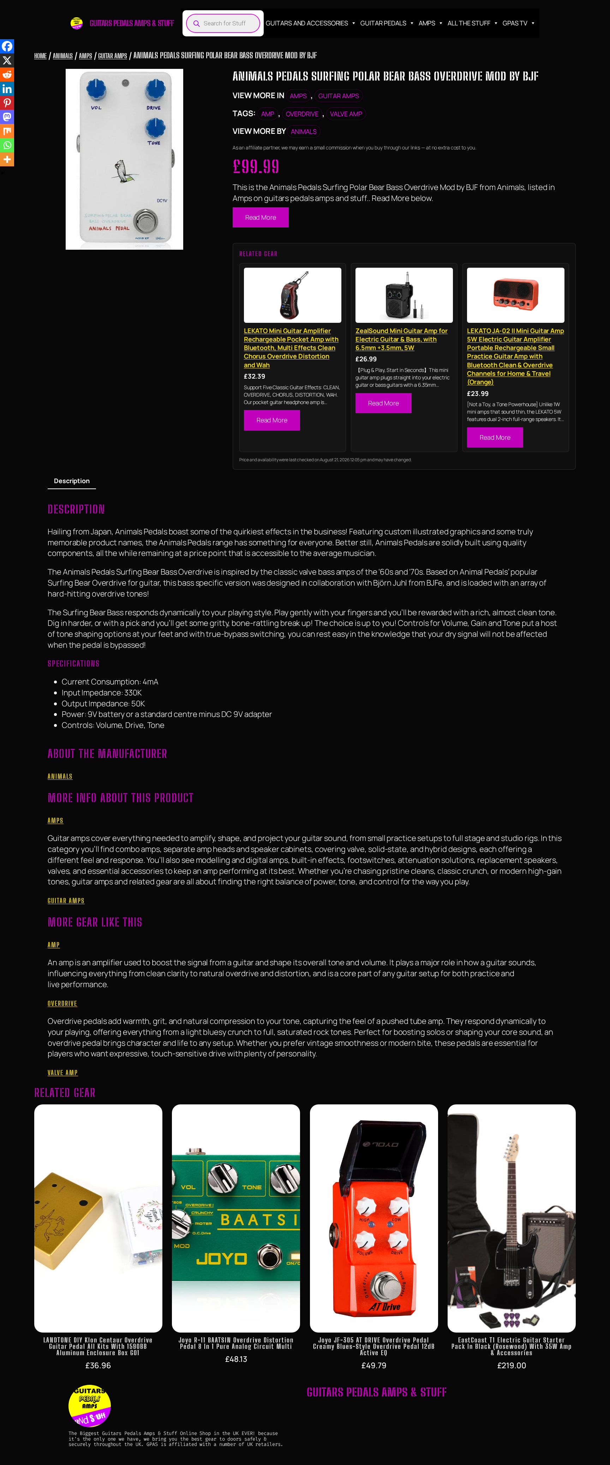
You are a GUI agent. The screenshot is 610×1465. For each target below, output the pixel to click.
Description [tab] (72, 480)
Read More (260, 217)
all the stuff (469, 23)
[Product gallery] (124, 159)
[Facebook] (7, 46)
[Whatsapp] (7, 145)
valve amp (346, 113)
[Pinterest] (7, 103)
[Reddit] (7, 74)
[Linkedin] (7, 89)
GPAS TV (515, 23)
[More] (7, 159)
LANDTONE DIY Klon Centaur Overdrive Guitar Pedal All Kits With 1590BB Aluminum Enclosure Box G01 (98, 1346)
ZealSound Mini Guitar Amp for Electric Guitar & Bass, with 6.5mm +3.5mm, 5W (401, 339)
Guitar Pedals (383, 23)
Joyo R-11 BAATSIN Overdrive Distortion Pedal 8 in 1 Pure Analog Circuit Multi (236, 1343)
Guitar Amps (112, 56)
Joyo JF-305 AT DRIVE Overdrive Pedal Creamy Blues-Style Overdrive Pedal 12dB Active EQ (374, 1346)
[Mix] (7, 131)
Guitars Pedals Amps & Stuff (132, 23)
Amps (427, 23)
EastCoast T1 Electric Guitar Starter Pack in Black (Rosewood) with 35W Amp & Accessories (511, 1346)
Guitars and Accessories (307, 23)
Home (40, 56)
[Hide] (3, 173)
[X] (7, 60)
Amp (267, 113)
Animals (63, 56)
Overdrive (302, 113)
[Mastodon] (7, 117)
